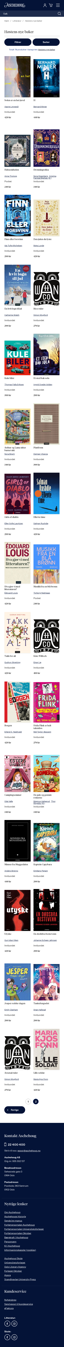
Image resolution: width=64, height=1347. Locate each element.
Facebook (7, 1324)
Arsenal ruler (11, 1073)
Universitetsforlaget (14, 1262)
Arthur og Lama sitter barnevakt (15, 449)
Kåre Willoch (40, 656)
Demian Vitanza (40, 454)
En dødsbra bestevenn (44, 934)
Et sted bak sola (41, 378)
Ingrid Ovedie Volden (42, 384)
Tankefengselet (41, 1003)
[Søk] (59, 13)
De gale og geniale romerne (42, 796)
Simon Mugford (40, 315)
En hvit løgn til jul (13, 309)
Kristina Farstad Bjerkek (44, 177)
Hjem (7, 21)
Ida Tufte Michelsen (13, 245)
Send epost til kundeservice (18, 1304)
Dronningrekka (41, 170)
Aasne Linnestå (11, 106)
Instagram (14, 1324)
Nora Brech (9, 454)
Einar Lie (37, 662)
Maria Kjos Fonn (40, 1079)
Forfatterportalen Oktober (17, 1233)
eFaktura (9, 1308)
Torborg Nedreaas (41, 593)
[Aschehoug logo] (14, 5)
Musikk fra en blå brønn (45, 587)
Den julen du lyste (42, 239)
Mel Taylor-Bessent (42, 732)
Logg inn (45, 5)
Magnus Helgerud (41, 801)
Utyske (7, 934)
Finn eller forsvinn (13, 239)
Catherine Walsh (11, 315)
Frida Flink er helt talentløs (42, 726)
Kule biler (9, 378)
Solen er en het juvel (14, 100)
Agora (7, 1275)
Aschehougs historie (15, 1216)
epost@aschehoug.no (29, 1150)
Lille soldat (39, 1073)
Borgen (8, 725)
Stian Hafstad (39, 1009)
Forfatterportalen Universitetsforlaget (24, 1229)
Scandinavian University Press (20, 1279)
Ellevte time (39, 517)
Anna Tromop (10, 176)
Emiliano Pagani (40, 871)
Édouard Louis (11, 593)
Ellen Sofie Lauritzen (13, 523)
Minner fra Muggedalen (16, 864)
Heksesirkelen (11, 170)
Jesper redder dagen (14, 1003)
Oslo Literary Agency (15, 1266)
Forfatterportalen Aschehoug (19, 1224)
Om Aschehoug (12, 1212)
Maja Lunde (38, 245)
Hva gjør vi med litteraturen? (12, 588)
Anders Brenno (11, 871)
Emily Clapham (11, 1009)
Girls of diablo (11, 517)
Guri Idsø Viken (11, 940)
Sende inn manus (13, 1220)
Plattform (38, 448)
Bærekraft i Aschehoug (16, 1237)
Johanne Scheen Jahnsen (45, 940)
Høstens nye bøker (46, 49)
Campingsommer (12, 795)
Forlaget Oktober (13, 1271)
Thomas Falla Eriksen (14, 384)
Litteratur (17, 21)
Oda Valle (8, 801)
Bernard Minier (40, 106)
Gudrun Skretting (12, 662)
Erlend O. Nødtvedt (13, 732)
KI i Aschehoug (12, 1245)
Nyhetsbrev (10, 1299)
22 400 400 (16, 1144)
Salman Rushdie (40, 523)
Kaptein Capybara (42, 864)
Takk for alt (10, 656)
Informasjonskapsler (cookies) (20, 1250)
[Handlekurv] (51, 5)
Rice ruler (38, 309)
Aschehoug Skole (13, 1258)
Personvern (10, 1241)
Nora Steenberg (40, 176)
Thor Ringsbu (44, 802)
